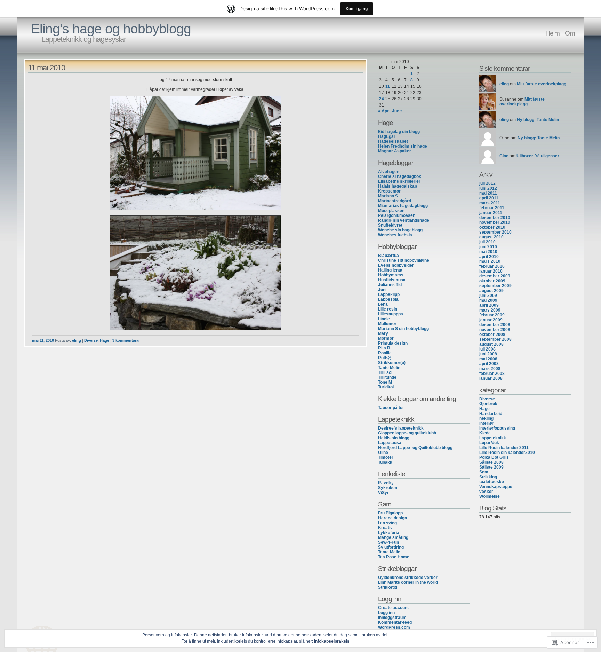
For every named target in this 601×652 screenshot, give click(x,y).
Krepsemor (389, 191)
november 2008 (494, 329)
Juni (382, 289)
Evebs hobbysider (396, 265)
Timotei (385, 457)
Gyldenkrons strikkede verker (408, 577)
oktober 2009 (492, 280)
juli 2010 (487, 241)
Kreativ (385, 527)
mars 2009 (489, 310)
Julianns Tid (390, 284)
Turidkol (386, 387)
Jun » (397, 111)
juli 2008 (487, 349)
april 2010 (489, 256)
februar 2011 (491, 207)
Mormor (386, 338)
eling (76, 340)
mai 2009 (488, 300)
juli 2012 (487, 183)
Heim (552, 33)
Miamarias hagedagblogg (403, 205)
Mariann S (388, 196)
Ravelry (386, 482)
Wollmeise (489, 496)
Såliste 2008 (491, 462)
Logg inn (386, 612)
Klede (485, 433)
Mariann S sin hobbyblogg (403, 328)
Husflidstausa (392, 279)
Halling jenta (390, 270)
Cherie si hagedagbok (399, 176)
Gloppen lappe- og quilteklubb (407, 433)
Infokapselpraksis (332, 641)
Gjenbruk (488, 403)
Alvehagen (388, 171)
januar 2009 (491, 319)
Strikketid (387, 587)
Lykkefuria (388, 532)
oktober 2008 (492, 334)
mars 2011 (489, 203)
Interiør (486, 423)
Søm (483, 472)
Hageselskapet (393, 141)
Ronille (385, 353)
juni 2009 (488, 295)
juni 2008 (488, 354)
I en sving (387, 522)
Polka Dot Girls (494, 457)
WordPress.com (394, 627)
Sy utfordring (391, 547)
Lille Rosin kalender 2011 (504, 447)
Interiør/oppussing (497, 428)
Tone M (385, 382)
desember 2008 (494, 324)
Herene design (392, 518)
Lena (383, 304)
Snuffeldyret (390, 225)
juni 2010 (488, 246)
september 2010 (495, 232)
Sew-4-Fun (388, 542)
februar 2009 (492, 315)
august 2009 (491, 290)
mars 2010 (489, 261)
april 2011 (488, 198)
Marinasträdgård (394, 200)
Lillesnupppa (390, 314)
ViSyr (383, 492)
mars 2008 (489, 368)
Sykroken (387, 487)
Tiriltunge (387, 377)
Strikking (488, 476)
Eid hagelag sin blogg (399, 131)
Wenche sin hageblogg (400, 230)
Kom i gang (357, 8)
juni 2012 (488, 188)
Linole (384, 318)
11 (387, 86)
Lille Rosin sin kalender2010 (507, 452)
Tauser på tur (391, 407)
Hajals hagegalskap (397, 186)
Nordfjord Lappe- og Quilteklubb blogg (415, 447)
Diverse (91, 340)
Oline (383, 452)
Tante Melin (389, 367)
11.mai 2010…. (51, 67)
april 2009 (489, 305)
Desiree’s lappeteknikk (401, 428)
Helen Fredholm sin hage (402, 146)
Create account (393, 607)
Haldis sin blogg (393, 437)
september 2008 (495, 339)
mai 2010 (488, 251)
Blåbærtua (388, 255)
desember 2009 (494, 276)
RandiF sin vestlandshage (403, 220)
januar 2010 (491, 271)
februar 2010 (492, 266)
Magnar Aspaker (394, 151)
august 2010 (491, 237)
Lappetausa (389, 442)
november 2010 (494, 222)
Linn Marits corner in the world (408, 582)
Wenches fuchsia (395, 235)
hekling (486, 418)
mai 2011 (488, 193)
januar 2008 (491, 378)
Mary (383, 333)
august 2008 (491, 344)
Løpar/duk (489, 442)
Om (570, 33)
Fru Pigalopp (390, 513)
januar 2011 (490, 212)
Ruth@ (385, 357)
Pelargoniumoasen (396, 215)
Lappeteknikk (492, 437)
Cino (503, 156)
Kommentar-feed (395, 622)
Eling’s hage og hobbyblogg (111, 28)
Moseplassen (391, 210)
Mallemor (387, 323)
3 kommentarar (126, 340)
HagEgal (386, 136)
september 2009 (495, 285)
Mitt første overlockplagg (541, 83)
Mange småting (393, 537)
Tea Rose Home (393, 557)
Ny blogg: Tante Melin (538, 119)
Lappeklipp (389, 294)
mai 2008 (488, 358)
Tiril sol (385, 372)
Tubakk (385, 462)
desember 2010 (494, 217)
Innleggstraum (392, 617)
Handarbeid (490, 413)
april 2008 (489, 363)
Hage (104, 340)
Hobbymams (390, 275)
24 (381, 98)
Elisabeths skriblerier (399, 181)
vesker (486, 491)
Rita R (384, 348)
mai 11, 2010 (43, 340)
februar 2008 (492, 373)
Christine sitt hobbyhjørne (403, 260)
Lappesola (388, 299)
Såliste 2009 (491, 467)
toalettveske (491, 481)
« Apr (383, 111)
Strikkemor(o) (392, 362)
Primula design (393, 343)
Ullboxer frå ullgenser (537, 156)
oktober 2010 (492, 227)
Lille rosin (387, 309)
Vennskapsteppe (495, 486)
